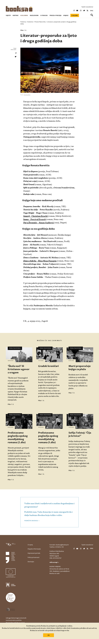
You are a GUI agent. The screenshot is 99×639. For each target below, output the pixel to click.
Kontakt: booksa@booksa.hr (59, 545)
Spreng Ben (27, 95)
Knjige (65, 15)
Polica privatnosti (33, 557)
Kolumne (24, 15)
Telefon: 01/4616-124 (57, 547)
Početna (23, 22)
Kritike (15, 15)
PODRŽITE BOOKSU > (31, 521)
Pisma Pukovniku (40, 22)
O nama (30, 545)
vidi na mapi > (54, 562)
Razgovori (34, 15)
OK (49, 635)
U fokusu (44, 15)
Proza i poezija (55, 15)
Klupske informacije (34, 549)
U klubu (75, 15)
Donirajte (31, 562)
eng (91, 10)
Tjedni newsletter (87, 7)
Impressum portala (34, 553)
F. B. (25, 30)
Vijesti (8, 15)
